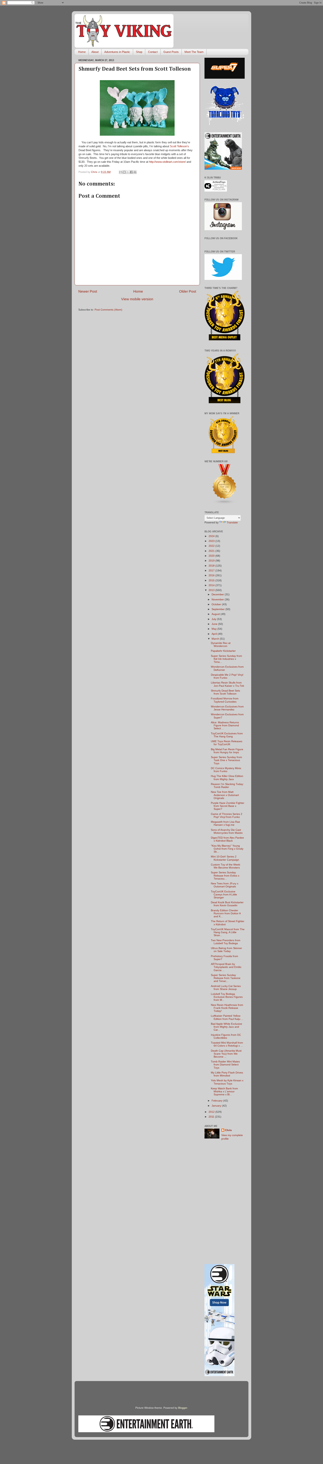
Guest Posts (171, 51)
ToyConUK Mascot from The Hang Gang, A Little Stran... (227, 932)
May (214, 628)
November (218, 599)
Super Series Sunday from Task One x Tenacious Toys (226, 760)
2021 (212, 551)
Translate (232, 522)
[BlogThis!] (124, 172)
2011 (212, 1116)
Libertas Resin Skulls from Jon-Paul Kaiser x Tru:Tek (227, 684)
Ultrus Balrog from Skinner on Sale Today (226, 950)
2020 (212, 555)
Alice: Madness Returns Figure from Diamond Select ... (225, 725)
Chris (228, 1130)
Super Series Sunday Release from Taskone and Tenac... (225, 978)
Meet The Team (194, 51)
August (216, 614)
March (216, 638)
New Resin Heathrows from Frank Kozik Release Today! (227, 1008)
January (217, 1105)
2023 (212, 541)
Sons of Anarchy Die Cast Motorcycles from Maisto (227, 831)
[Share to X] (128, 172)
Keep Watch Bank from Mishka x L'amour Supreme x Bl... (224, 1091)
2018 (212, 565)
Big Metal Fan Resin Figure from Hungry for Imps (227, 751)
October (217, 604)
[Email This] (121, 172)
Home (82, 51)
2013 (212, 590)
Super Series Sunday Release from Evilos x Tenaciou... (225, 875)
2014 (212, 585)
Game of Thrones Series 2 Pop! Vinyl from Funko (226, 815)
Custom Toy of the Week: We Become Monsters (226, 866)
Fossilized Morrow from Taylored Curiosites (225, 700)
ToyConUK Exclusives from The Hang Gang (227, 735)
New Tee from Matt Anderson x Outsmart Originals (225, 795)
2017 (212, 570)
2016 (212, 575)
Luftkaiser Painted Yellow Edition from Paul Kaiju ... (227, 1017)
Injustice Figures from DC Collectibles (226, 1036)
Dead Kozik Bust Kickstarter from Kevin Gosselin (227, 904)
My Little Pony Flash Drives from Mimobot (227, 1074)
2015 (212, 580)
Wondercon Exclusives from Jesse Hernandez (227, 708)
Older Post (187, 291)
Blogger (182, 1407)
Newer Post (87, 291)
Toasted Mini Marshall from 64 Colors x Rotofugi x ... (227, 1044)
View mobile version (137, 299)
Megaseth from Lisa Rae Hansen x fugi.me (225, 823)
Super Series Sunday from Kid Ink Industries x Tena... (226, 659)
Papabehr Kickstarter (223, 651)
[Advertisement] (224, 1202)
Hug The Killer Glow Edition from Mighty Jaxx (227, 777)
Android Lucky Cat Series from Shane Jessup (226, 988)
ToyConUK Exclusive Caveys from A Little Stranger (224, 894)
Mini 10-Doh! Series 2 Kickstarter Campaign (225, 858)
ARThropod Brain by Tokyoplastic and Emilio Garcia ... (226, 967)
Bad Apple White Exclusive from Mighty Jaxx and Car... (226, 1026)
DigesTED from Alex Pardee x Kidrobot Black (227, 839)
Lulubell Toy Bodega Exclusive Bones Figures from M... (227, 997)
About (95, 51)
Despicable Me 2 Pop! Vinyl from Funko (227, 676)
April (215, 634)
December (218, 594)
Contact (153, 51)
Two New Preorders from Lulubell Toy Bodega (225, 942)
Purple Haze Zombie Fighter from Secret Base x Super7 (227, 806)
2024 (212, 536)
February (217, 1100)
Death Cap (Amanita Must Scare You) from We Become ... (226, 1053)
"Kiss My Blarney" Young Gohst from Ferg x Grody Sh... (227, 848)
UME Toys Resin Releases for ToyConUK (226, 743)
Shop (139, 51)
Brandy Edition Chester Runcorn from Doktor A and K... (226, 913)
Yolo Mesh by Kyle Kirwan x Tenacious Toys (227, 1082)
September (218, 609)
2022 (212, 545)
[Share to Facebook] (131, 172)
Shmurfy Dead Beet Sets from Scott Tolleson (225, 692)
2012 (212, 1111)
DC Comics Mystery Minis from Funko (226, 770)
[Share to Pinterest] (135, 172)
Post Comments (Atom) (108, 309)
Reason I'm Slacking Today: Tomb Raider (227, 786)
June (215, 624)
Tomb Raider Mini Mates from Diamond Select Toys (225, 1064)
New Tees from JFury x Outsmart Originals (224, 885)
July (214, 619)
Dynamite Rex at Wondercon (220, 644)
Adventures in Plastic (117, 51)
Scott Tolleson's (179, 146)
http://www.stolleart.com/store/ (167, 161)
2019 (212, 560)
